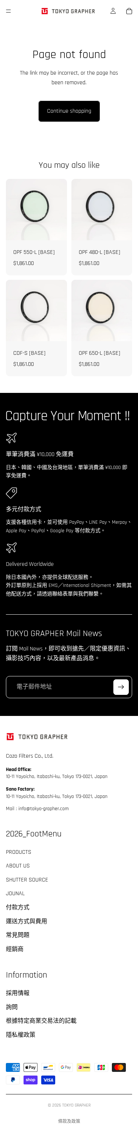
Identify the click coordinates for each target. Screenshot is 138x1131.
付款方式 (17, 907)
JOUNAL (15, 893)
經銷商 (15, 949)
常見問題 (17, 935)
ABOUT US (18, 866)
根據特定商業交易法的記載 (41, 1021)
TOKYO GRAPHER (76, 1105)
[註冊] (121, 686)
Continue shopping (69, 111)
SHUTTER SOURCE (27, 880)
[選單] (8, 11)
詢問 (12, 1007)
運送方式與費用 (26, 921)
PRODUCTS (18, 852)
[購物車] (129, 11)
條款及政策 (69, 1121)
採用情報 (17, 993)
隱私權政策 (20, 1035)
